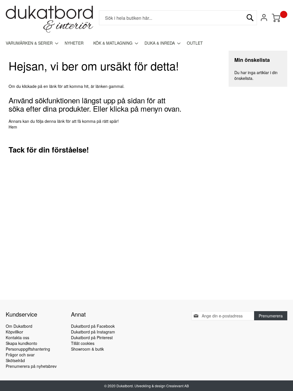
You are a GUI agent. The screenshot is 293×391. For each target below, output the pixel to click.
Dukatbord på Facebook (93, 326)
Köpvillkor (14, 332)
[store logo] (49, 19)
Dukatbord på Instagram (93, 332)
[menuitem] (30, 43)
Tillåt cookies (82, 343)
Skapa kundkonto (21, 343)
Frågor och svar (20, 355)
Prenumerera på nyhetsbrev (31, 366)
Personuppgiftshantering (28, 349)
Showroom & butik (87, 349)
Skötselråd (15, 360)
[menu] (146, 43)
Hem (13, 127)
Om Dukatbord (19, 326)
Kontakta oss (17, 337)
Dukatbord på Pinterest (92, 337)
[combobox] (178, 18)
